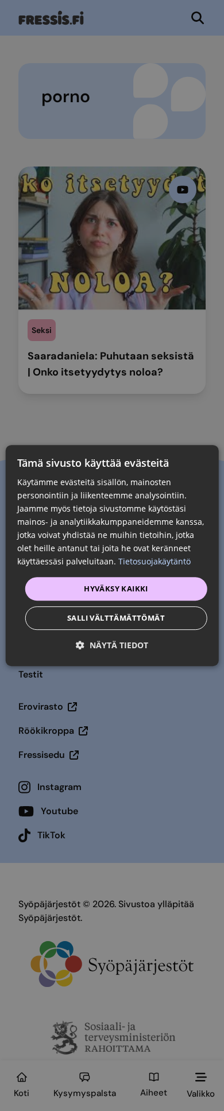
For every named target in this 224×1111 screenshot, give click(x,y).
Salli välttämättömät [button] (116, 618)
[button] (112, 645)
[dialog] (112, 556)
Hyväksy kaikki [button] (116, 588)
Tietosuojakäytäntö (154, 561)
